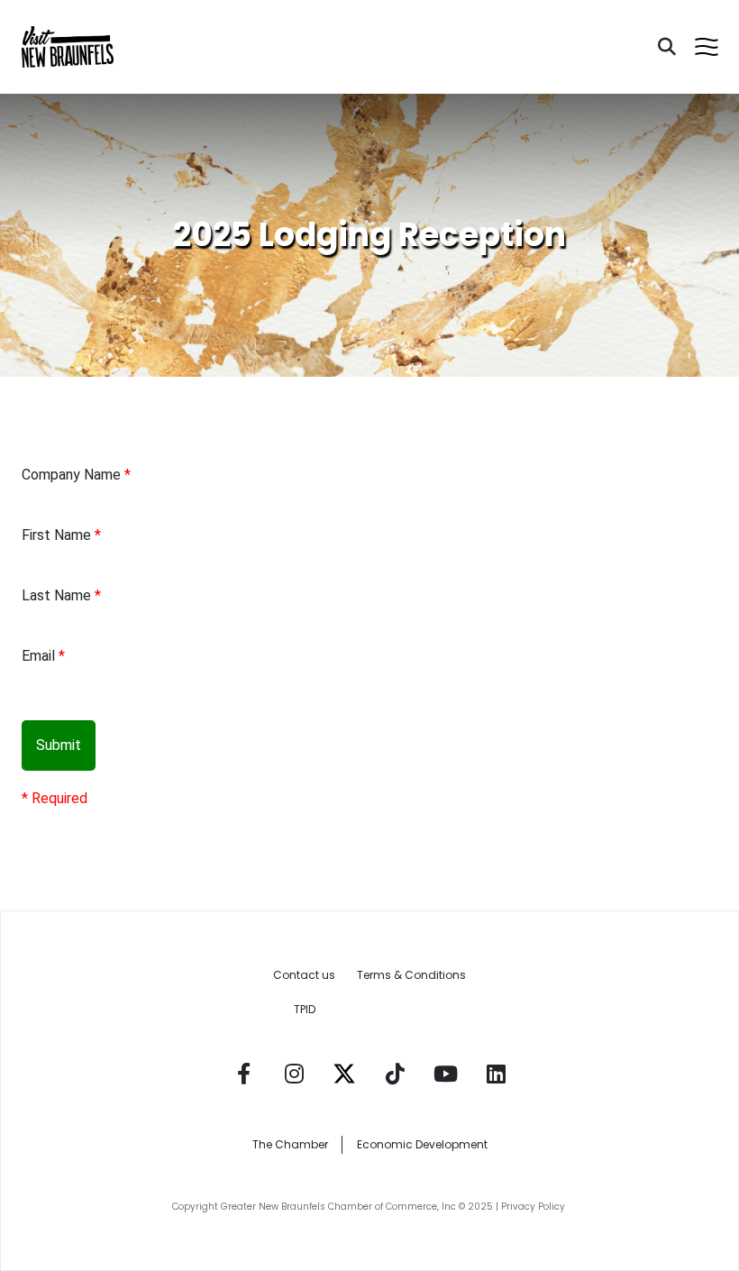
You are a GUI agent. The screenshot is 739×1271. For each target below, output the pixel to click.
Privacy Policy (534, 1206)
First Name (56, 535)
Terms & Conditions (411, 975)
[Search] (667, 47)
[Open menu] (707, 47)
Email (38, 655)
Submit (58, 745)
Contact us (304, 975)
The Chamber (290, 1144)
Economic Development (422, 1144)
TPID (304, 1009)
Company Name (71, 474)
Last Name (56, 595)
